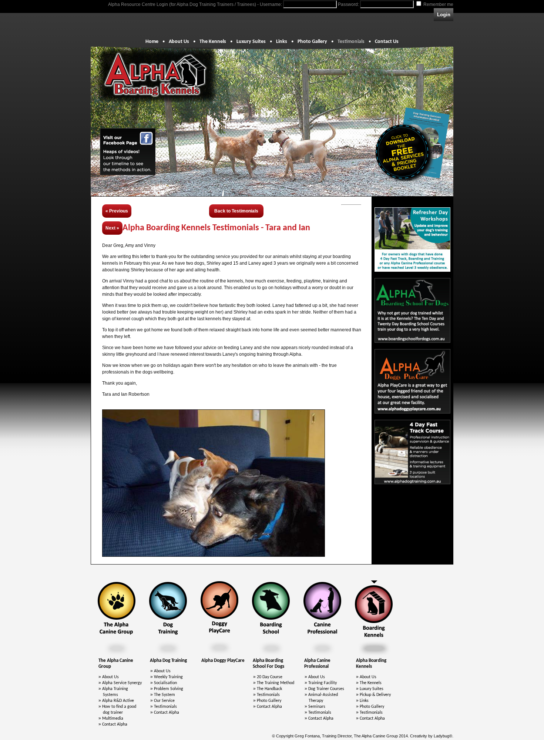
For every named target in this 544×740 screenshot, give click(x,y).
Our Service (164, 701)
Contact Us (387, 41)
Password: (348, 4)
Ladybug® (443, 736)
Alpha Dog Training (168, 660)
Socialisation (165, 683)
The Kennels (212, 41)
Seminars (316, 706)
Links (281, 41)
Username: (271, 4)
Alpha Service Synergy (122, 683)
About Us (179, 41)
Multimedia (112, 718)
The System (164, 695)
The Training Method (275, 683)
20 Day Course (269, 677)
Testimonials (351, 41)
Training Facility (322, 683)
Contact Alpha (114, 724)
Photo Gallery (312, 41)
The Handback (269, 689)
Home (151, 41)
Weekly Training (168, 677)
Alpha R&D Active (118, 701)
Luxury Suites (251, 41)
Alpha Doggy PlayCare (223, 660)
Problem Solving (168, 689)
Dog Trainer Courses (326, 689)
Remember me (438, 4)
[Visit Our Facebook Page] (127, 151)
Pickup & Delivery (375, 695)
